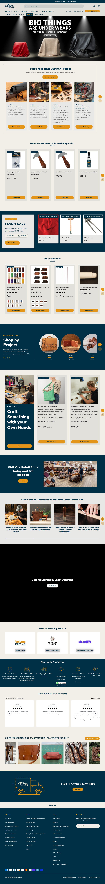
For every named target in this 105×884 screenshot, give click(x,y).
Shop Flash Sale (12, 243)
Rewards (68, 11)
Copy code (23, 235)
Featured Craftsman (10, 834)
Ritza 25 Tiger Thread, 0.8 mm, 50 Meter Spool (14, 288)
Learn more (23, 481)
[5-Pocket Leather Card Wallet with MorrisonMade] (16, 514)
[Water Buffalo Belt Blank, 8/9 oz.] (40, 275)
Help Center (56, 818)
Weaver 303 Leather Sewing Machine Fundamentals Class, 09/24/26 (82, 408)
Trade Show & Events (11, 841)
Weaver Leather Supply (15, 877)
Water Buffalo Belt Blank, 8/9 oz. (40, 288)
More (20, 14)
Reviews (55, 849)
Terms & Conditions (94, 877)
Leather (7, 11)
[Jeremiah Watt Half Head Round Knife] (40, 160)
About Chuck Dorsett (11, 830)
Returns (55, 841)
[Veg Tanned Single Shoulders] (89, 275)
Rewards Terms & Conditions (61, 826)
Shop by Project (10, 14)
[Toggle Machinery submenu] (39, 11)
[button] (99, 6)
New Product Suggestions (60, 864)
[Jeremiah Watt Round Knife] (65, 160)
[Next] (100, 96)
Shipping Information (59, 837)
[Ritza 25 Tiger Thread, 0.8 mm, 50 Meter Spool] (16, 275)
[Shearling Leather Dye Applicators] (16, 160)
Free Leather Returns (58, 845)
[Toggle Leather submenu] (11, 11)
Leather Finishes (47, 11)
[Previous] (100, 100)
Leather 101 (29, 845)
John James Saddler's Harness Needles (62, 288)
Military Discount (57, 830)
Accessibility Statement (69, 877)
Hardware (24, 11)
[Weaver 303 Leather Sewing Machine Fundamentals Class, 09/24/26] (84, 390)
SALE (28, 14)
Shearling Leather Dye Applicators (13, 173)
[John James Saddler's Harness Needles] (65, 275)
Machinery (34, 11)
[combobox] (54, 6)
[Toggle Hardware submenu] (29, 11)
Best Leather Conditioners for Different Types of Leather (40, 528)
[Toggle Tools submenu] (19, 11)
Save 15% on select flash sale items (52, 1)
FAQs (54, 856)
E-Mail (95, 677)
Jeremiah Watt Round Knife (64, 172)
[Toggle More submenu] (23, 14)
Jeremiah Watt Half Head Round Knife (39, 173)
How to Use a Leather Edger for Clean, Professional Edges (88, 528)
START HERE (52, 585)
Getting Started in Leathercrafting (35, 818)
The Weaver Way (10, 822)
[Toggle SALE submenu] (31, 14)
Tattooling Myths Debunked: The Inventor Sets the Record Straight (16, 530)
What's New (39, 14)
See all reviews (95, 698)
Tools (15, 11)
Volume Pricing (78, 11)
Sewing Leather (30, 822)
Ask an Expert (56, 860)
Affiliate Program (57, 834)
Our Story (8, 818)
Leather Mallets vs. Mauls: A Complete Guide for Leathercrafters (65, 530)
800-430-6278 (96, 675)
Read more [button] (23, 720)
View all (52, 145)
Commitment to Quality (12, 826)
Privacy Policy (82, 877)
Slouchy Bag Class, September (47, 406)
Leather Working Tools (32, 826)
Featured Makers (10, 837)
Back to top (52, 805)
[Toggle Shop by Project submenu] (16, 14)
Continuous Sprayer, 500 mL (88, 172)
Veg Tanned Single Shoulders (88, 287)
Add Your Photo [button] (93, 738)
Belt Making (29, 830)
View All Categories (50, 77)
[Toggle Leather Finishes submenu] (53, 11)
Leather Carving (30, 837)
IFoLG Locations (9, 845)
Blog (27, 849)
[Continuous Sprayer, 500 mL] (89, 160)
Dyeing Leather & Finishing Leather (35, 834)
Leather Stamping (31, 841)
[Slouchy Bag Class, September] (51, 390)
